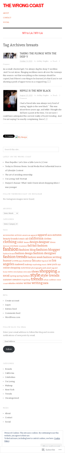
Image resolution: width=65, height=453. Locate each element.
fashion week (35, 257)
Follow (9, 349)
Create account (12, 301)
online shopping (11, 267)
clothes (47, 238)
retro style (27, 272)
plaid (49, 268)
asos (49, 235)
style (35, 275)
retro (10, 271)
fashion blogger (48, 250)
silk (58, 272)
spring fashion (23, 276)
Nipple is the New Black (35, 90)
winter (19, 283)
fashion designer (44, 253)
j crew (15, 261)
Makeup (9, 385)
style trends (50, 275)
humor (7, 260)
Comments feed (12, 313)
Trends (55, 61)
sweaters (17, 279)
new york (52, 264)
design (33, 242)
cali (26, 238)
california (36, 238)
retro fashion (18, 272)
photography (36, 268)
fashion (11, 249)
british (21, 239)
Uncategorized (12, 398)
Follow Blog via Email (14, 327)
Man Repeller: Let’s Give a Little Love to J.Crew (26, 162)
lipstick (45, 261)
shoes (35, 271)
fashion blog (27, 249)
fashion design (24, 253)
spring (13, 276)
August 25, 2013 (26, 95)
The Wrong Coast (23, 5)
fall (30, 245)
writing (37, 283)
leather (38, 261)
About (6, 13)
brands (14, 238)
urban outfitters (50, 280)
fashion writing (52, 257)
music (44, 264)
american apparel (29, 235)
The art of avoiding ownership (18, 175)
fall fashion (39, 245)
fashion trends (15, 257)
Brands (8, 369)
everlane (14, 246)
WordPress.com (12, 317)
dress (52, 242)
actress (18, 235)
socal (6, 275)
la (33, 260)
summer (7, 279)
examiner (23, 246)
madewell (19, 264)
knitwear (27, 261)
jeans (21, 261)
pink (44, 268)
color (20, 242)
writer (27, 283)
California (9, 373)
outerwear (26, 268)
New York (9, 390)
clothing (9, 242)
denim (26, 242)
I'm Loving (10, 381)
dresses (6, 246)
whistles (12, 283)
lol (50, 260)
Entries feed (11, 309)
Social (6, 22)
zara (45, 283)
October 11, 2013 (26, 61)
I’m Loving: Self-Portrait (16, 179)
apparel (42, 235)
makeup (28, 264)
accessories (8, 235)
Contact (7, 18)
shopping (48, 271)
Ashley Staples (43, 61)
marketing (36, 264)
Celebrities (10, 377)
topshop (26, 279)
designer (44, 242)
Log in (8, 305)
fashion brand (9, 254)
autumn (57, 234)
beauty (6, 238)
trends (37, 279)
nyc (59, 264)
